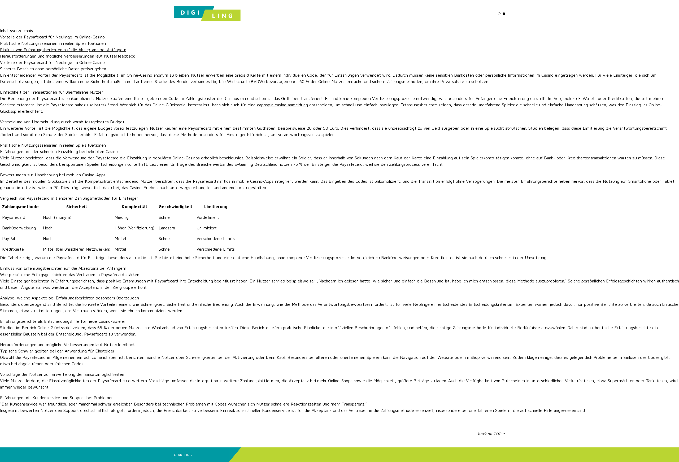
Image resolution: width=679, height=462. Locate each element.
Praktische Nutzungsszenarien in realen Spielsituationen (53, 43)
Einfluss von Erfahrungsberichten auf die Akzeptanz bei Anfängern (63, 49)
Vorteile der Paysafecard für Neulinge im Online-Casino (52, 36)
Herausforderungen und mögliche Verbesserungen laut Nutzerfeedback (67, 56)
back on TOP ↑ (491, 434)
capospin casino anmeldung (282, 104)
